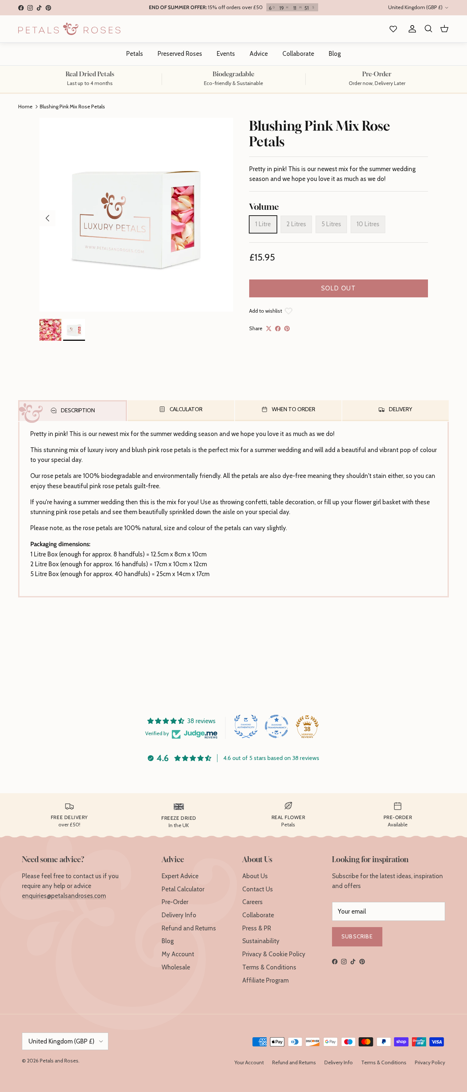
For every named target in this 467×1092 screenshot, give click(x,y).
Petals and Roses (59, 1060)
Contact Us (257, 889)
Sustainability (260, 941)
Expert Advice (180, 876)
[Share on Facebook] (278, 328)
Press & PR (256, 928)
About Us (255, 876)
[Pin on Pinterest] (287, 328)
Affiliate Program (265, 980)
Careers (252, 902)
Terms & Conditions (269, 967)
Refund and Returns (189, 928)
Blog (335, 53)
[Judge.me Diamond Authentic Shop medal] (246, 726)
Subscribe (357, 936)
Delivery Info (179, 915)
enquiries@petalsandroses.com (64, 895)
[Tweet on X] (268, 328)
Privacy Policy (430, 1062)
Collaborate (298, 53)
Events (226, 53)
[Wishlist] (392, 29)
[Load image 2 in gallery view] (136, 215)
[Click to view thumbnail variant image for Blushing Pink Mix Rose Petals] (50, 330)
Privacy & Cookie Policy (273, 954)
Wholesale (176, 967)
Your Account (249, 1062)
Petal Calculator (183, 889)
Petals (134, 53)
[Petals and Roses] (69, 29)
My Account (178, 954)
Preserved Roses (180, 53)
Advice (259, 53)
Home (25, 106)
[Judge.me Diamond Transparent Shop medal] (276, 726)
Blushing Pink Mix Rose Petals (72, 106)
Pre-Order (175, 902)
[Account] (411, 29)
